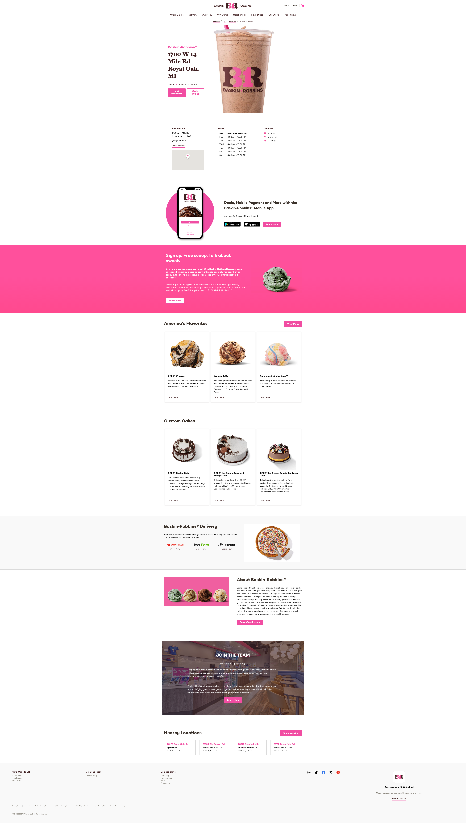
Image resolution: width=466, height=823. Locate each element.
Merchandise (239, 15)
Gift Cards (222, 15)
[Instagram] (309, 772)
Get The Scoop (399, 799)
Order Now (175, 549)
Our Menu (207, 15)
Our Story (273, 15)
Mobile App (17, 778)
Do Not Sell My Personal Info (44, 806)
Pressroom (165, 783)
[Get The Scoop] (399, 777)
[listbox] (233, 367)
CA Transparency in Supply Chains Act (97, 806)
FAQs (163, 781)
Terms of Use (28, 806)
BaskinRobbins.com (250, 622)
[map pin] (188, 157)
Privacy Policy (16, 806)
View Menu (293, 324)
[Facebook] (323, 772)
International (166, 778)
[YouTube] (338, 772)
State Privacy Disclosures (65, 806)
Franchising (290, 15)
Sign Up (286, 5)
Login (295, 5)
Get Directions (177, 92)
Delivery (192, 15)
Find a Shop (257, 15)
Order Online (177, 15)
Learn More (272, 224)
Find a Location (291, 733)
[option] (187, 367)
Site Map (79, 806)
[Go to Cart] (302, 5)
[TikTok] (316, 772)
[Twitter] (330, 772)
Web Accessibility (119, 806)
